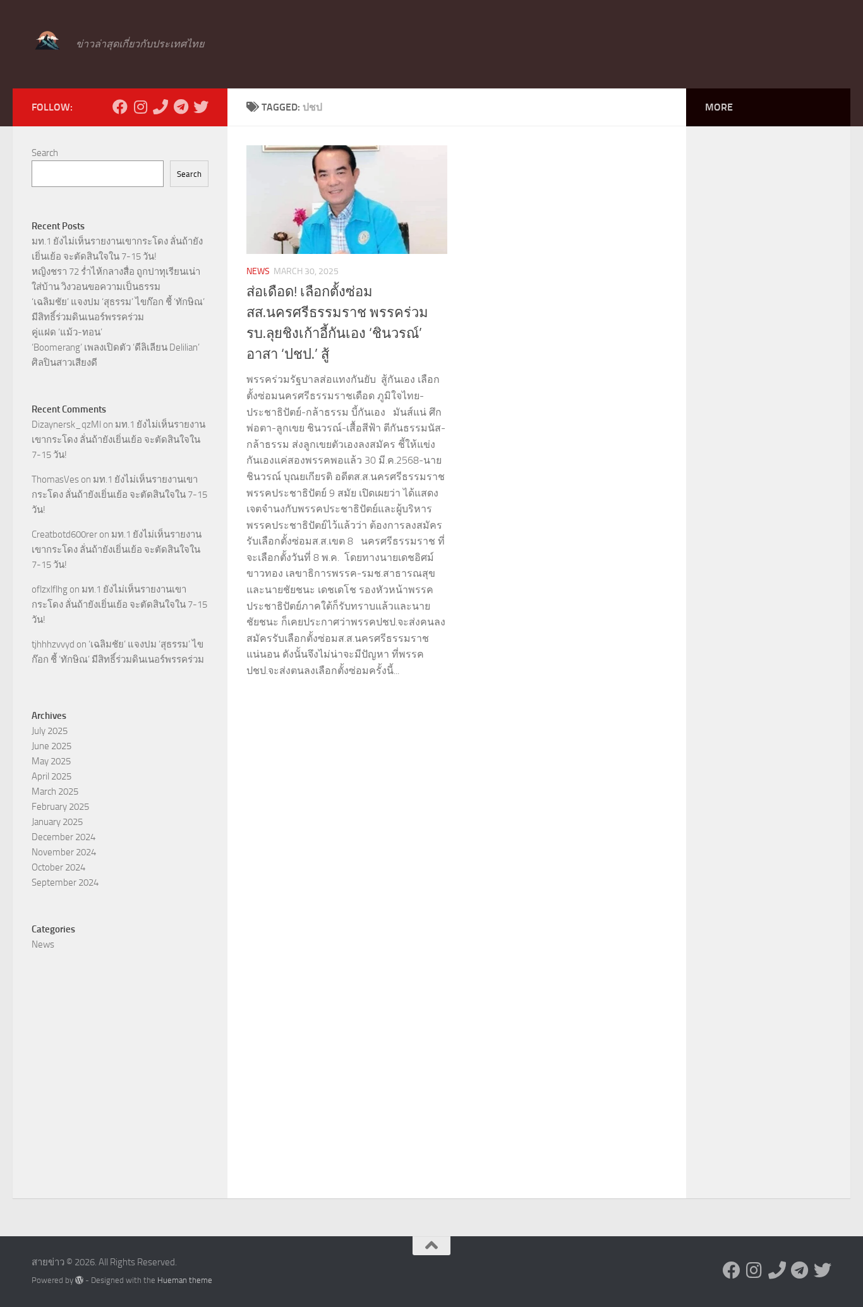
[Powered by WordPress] (79, 1280)
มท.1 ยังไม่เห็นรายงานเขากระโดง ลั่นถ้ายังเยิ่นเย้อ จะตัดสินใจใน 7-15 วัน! (118, 440)
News (258, 271)
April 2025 (51, 776)
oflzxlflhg (50, 589)
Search (45, 153)
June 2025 (51, 746)
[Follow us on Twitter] (200, 106)
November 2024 (64, 852)
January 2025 (57, 822)
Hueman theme (184, 1280)
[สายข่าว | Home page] (47, 41)
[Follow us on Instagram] (140, 106)
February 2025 (60, 806)
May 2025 (51, 761)
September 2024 (65, 882)
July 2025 (50, 731)
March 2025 (55, 791)
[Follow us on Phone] (160, 106)
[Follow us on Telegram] (180, 106)
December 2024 (63, 837)
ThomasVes (55, 479)
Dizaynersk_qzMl (66, 424)
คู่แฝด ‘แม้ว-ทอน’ (67, 332)
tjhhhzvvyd (53, 644)
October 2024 (58, 867)
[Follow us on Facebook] (120, 106)
